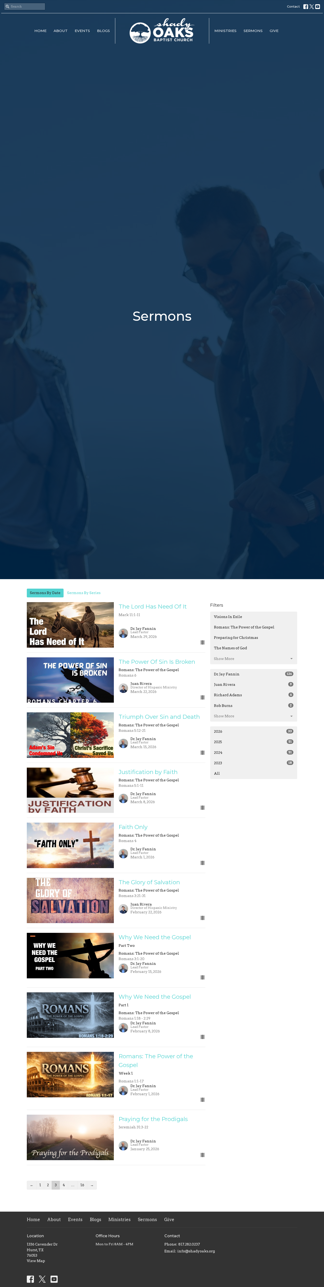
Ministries (225, 30)
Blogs (103, 30)
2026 (253, 731)
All (217, 773)
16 (82, 1185)
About (61, 30)
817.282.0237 (189, 1244)
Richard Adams (253, 695)
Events (82, 30)
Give (274, 30)
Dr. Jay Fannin (253, 674)
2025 (253, 742)
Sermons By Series (84, 593)
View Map (36, 1261)
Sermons (253, 30)
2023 (253, 763)
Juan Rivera (253, 684)
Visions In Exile (228, 617)
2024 (253, 753)
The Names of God (230, 648)
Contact (293, 6)
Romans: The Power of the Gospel (244, 627)
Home (40, 30)
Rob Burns (253, 706)
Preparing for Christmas (236, 638)
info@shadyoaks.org (196, 1251)
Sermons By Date (45, 593)
